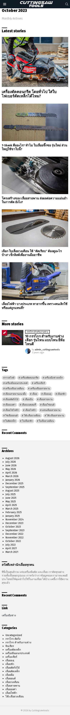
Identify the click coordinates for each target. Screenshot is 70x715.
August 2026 (12, 458)
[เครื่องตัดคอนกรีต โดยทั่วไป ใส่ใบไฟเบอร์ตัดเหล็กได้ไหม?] (35, 62)
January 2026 (12, 479)
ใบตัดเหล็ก (10, 421)
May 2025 (10, 501)
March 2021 (11, 552)
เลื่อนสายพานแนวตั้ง (15, 394)
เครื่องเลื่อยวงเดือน (14, 388)
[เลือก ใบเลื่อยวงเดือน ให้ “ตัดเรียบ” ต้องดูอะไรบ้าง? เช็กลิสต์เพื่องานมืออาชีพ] (35, 228)
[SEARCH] (66, 4)
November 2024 (14, 519)
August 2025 (12, 490)
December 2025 (14, 483)
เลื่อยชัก (61, 394)
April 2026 (11, 472)
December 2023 (14, 523)
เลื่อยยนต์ (10, 678)
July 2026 (10, 461)
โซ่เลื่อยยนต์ (11, 415)
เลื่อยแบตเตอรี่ (29, 404)
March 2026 (11, 476)
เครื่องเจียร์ (39, 383)
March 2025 (11, 508)
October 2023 (13, 526)
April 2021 (11, 548)
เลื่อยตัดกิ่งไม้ (11, 399)
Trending (4, 332)
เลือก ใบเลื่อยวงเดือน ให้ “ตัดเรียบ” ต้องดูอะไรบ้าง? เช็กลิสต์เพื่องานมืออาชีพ (32, 253)
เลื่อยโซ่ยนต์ (48, 404)
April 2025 (11, 505)
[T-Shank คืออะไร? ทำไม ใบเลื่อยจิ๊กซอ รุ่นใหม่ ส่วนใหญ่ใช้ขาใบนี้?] (35, 122)
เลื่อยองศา (10, 404)
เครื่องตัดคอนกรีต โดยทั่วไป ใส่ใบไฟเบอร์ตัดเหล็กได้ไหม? (29, 93)
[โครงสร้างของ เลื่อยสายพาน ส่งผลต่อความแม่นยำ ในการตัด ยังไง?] (35, 175)
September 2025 (14, 487)
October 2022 (13, 541)
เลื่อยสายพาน (46, 399)
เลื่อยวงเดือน (12, 682)
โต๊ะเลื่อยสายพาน (55, 415)
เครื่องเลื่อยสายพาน (40, 388)
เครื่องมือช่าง (9, 615)
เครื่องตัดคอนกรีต (29, 377)
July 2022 (10, 544)
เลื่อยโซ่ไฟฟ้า (12, 410)
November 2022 (14, 537)
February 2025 (13, 512)
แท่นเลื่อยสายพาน (51, 410)
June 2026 (11, 465)
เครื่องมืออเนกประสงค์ (16, 383)
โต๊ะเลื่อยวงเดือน (32, 415)
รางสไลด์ (9, 377)
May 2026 (10, 469)
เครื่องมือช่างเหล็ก (54, 377)
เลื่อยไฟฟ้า (30, 410)
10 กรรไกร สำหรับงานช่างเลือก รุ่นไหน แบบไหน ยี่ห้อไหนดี (45, 340)
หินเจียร (9, 646)
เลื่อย (34, 394)
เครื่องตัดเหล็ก (13, 649)
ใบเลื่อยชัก (27, 421)
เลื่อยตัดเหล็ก (12, 671)
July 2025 (10, 494)
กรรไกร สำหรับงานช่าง (37, 332)
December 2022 (14, 533)
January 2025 (12, 515)
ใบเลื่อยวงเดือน (46, 421)
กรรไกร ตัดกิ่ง (12, 638)
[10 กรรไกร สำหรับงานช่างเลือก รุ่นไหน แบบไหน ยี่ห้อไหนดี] (12, 337)
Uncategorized (13, 635)
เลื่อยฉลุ (47, 394)
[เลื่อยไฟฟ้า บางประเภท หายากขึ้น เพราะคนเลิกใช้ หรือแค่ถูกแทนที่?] (35, 281)
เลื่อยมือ (29, 399)
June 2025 (10, 497)
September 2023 (14, 530)
